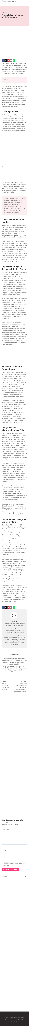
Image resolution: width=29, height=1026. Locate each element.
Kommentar (6, 829)
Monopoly (19, 467)
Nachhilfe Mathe (20, 372)
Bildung (4, 12)
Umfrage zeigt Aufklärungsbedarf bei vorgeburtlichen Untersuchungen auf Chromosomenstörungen (20, 686)
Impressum (21, 1017)
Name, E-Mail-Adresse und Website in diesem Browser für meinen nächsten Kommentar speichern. (15, 864)
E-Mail (4, 858)
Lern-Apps (12, 278)
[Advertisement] (14, 43)
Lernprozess (5, 120)
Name (4, 850)
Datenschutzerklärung (10, 1017)
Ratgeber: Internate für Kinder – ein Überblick (5, 685)
